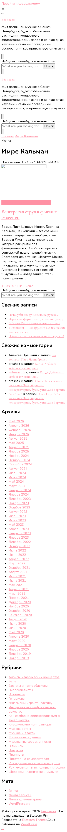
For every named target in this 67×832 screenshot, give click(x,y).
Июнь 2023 (17, 520)
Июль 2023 (17, 516)
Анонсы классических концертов (34, 677)
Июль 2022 (17, 550)
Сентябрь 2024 (20, 464)
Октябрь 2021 (19, 567)
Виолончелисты (21, 690)
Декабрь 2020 (20, 602)
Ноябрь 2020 (19, 606)
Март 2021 (17, 593)
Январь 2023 (19, 537)
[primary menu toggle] (2, 9)
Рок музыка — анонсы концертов (34, 763)
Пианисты (16, 754)
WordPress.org (20, 804)
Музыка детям (20, 729)
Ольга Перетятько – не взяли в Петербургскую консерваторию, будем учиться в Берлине (37, 385)
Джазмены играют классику (30, 703)
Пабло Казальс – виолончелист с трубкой (36, 336)
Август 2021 (18, 572)
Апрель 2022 (19, 559)
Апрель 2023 (19, 529)
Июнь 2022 (17, 555)
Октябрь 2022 (19, 546)
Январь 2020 (19, 649)
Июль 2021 (17, 576)
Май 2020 (16, 632)
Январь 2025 (19, 451)
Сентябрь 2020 (20, 615)
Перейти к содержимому (20, 3)
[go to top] (2, 829)
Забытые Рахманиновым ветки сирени (34, 323)
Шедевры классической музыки (26, 202)
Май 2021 (16, 585)
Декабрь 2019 (20, 654)
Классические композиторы (30, 724)
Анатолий (15, 394)
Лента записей (20, 795)
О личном (16, 746)
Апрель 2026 (19, 425)
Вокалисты (17, 694)
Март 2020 (17, 641)
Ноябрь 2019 (19, 658)
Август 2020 (18, 619)
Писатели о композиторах (29, 759)
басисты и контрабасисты (28, 685)
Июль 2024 (17, 473)
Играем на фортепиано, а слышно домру (36, 319)
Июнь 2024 (17, 477)
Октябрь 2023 (19, 507)
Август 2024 (18, 468)
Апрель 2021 (19, 589)
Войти (13, 791)
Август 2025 (18, 438)
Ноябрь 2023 (19, 503)
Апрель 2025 (19, 447)
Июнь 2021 (17, 580)
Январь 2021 (19, 598)
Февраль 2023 (20, 533)
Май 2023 (16, 524)
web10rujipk (17, 372)
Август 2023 (18, 512)
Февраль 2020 (20, 645)
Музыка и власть (22, 733)
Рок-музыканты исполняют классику (37, 767)
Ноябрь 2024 (19, 456)
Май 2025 (16, 443)
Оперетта (16, 750)
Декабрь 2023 (20, 499)
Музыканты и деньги (25, 737)
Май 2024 (16, 481)
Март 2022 (17, 563)
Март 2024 (17, 486)
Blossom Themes (34, 820)
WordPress (29, 824)
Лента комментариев (25, 799)
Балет (13, 681)
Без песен (8, 20)
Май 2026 (16, 421)
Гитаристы (17, 698)
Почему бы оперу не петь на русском (33, 315)
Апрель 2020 (19, 636)
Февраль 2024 (20, 490)
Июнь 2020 (17, 628)
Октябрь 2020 (19, 611)
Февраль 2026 (20, 430)
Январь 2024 (19, 494)
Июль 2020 (17, 623)
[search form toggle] (2, 56)
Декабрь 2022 (20, 542)
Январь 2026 (19, 434)
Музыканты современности (30, 741)
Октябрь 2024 (19, 460)
